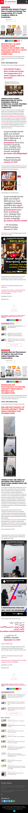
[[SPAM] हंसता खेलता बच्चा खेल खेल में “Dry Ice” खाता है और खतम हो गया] (3, 328)
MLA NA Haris (4, 233)
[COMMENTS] (21, 40)
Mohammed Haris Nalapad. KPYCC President (12, 317)
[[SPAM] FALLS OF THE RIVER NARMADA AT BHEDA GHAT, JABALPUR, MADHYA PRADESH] (3, 334)
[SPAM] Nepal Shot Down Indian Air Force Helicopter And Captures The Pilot (16, 703)
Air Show (21, 684)
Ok (14, 811)
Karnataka (4, 316)
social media (6, 122)
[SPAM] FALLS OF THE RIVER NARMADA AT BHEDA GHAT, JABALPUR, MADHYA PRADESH (15, 334)
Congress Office (13, 315)
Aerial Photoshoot (14, 684)
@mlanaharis (9, 143)
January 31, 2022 (10, 162)
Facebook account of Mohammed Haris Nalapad (14, 167)
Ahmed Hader (11, 523)
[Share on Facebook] (6, 40)
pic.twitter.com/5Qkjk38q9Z (15, 153)
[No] (26, 809)
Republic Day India (13, 685)
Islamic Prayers (21, 315)
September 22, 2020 (12, 640)
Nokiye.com (4, 287)
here (6, 495)
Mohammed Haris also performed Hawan (15, 116)
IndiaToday (10, 643)
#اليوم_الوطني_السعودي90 (14, 627)
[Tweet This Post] (9, 40)
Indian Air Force (5, 685)
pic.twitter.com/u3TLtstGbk (15, 221)
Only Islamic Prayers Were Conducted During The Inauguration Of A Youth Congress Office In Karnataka (14, 73)
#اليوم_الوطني (19, 629)
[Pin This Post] (15, 40)
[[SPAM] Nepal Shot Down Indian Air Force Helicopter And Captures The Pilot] (3, 702)
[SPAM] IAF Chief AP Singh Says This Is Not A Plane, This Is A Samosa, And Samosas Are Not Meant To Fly (17, 696)
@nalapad (17, 203)
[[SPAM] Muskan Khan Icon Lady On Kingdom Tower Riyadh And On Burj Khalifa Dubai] (3, 339)
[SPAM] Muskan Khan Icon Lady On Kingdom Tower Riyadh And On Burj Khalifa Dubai (16, 340)
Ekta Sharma (9, 19)
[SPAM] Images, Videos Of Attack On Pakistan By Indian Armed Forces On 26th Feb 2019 (16, 709)
